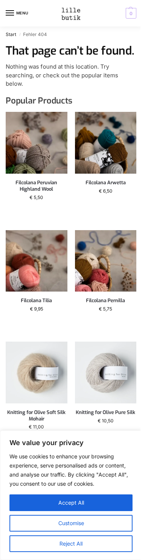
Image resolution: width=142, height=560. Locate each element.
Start (11, 34)
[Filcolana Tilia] (36, 261)
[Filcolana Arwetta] (106, 143)
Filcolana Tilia (36, 301)
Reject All (71, 543)
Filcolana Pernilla (105, 301)
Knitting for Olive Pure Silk (105, 412)
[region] (71, 495)
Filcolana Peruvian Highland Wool (36, 186)
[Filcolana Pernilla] (106, 261)
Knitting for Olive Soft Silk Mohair (36, 415)
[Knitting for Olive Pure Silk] (106, 372)
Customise (71, 523)
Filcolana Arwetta (106, 183)
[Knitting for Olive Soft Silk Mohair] (36, 372)
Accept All (71, 502)
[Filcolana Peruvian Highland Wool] (36, 143)
